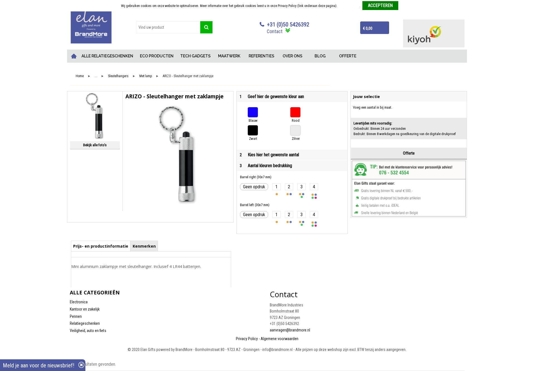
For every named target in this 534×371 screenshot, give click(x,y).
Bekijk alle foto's (95, 145)
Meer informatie (349, 6)
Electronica (79, 302)
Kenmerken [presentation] (144, 246)
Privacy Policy (247, 339)
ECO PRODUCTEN (157, 56)
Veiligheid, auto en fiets (88, 330)
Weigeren (406, 6)
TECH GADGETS (195, 56)
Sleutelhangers (118, 76)
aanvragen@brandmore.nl (290, 330)
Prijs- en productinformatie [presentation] (100, 246)
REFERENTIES (261, 56)
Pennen (76, 316)
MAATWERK (229, 56)
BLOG (320, 56)
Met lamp (145, 76)
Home (74, 56)
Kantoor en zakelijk (85, 309)
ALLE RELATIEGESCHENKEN (107, 56)
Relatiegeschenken (85, 323)
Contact (275, 31)
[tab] (101, 246)
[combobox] (168, 27)
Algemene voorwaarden (279, 339)
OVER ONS (292, 56)
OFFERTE (347, 56)
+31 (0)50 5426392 (288, 24)
